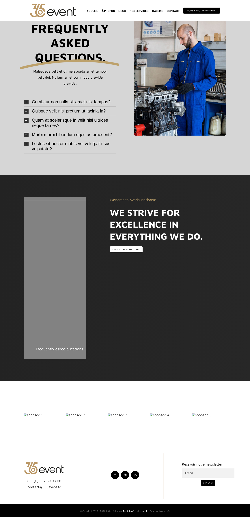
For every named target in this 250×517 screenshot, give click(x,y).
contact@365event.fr (44, 487)
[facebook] (115, 475)
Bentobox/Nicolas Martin (135, 511)
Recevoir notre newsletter (202, 464)
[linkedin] (135, 475)
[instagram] (125, 475)
